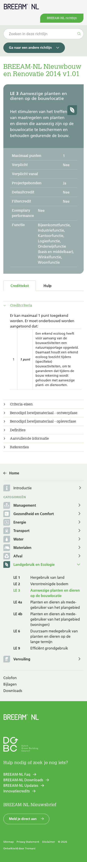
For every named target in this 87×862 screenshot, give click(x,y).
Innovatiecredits (16, 791)
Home (14, 473)
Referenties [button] (19, 447)
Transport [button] (21, 530)
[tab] (43, 305)
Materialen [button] (22, 547)
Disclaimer (48, 841)
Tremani (30, 848)
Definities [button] (17, 430)
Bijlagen (10, 684)
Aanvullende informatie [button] (29, 439)
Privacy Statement (28, 841)
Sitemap (8, 841)
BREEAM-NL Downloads (23, 780)
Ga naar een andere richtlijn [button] (30, 47)
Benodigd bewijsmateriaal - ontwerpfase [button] (43, 413)
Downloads (12, 690)
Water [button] (18, 539)
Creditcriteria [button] (21, 306)
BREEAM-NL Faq (16, 774)
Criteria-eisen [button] (21, 404)
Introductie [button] (22, 488)
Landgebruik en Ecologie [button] (34, 564)
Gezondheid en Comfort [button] (33, 514)
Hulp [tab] (48, 285)
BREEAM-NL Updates (20, 785)
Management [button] (24, 505)
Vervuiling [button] (21, 659)
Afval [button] (17, 556)
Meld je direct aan (23, 819)
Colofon (10, 678)
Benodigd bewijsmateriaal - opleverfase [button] (43, 421)
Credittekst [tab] (19, 285)
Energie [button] (19, 522)
